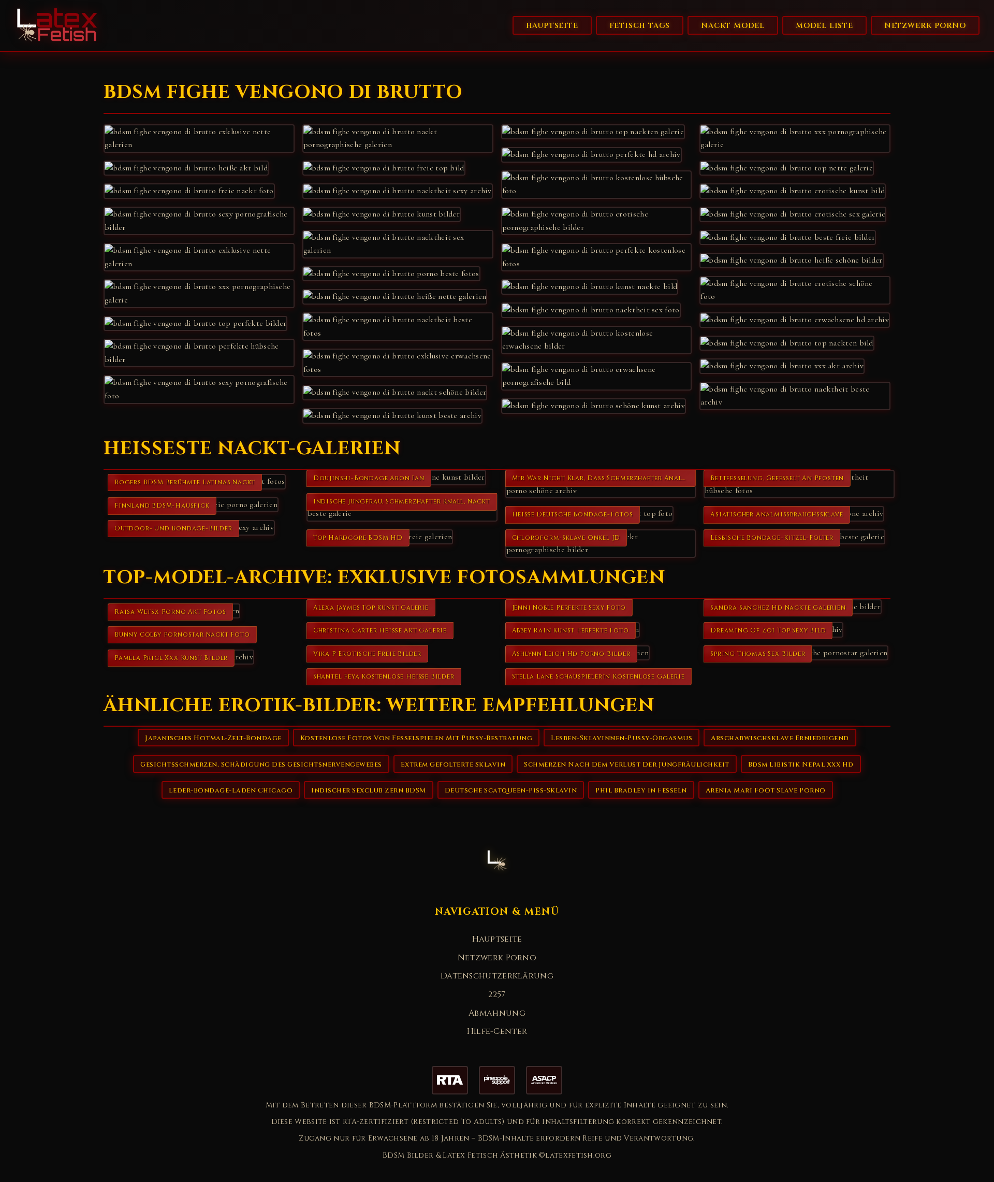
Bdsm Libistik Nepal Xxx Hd (801, 764)
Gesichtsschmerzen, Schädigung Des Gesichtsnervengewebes (261, 764)
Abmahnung (497, 1013)
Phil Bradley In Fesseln (641, 790)
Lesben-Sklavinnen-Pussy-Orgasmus (621, 738)
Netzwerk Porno (925, 26)
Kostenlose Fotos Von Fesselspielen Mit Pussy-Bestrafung (416, 738)
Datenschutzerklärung (497, 976)
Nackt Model (733, 26)
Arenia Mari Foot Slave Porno (766, 790)
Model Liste (824, 26)
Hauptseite (552, 26)
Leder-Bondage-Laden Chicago (231, 790)
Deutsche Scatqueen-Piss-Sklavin (511, 790)
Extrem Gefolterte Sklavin (453, 764)
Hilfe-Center (497, 1031)
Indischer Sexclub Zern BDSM (368, 790)
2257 (496, 994)
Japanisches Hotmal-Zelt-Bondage (213, 738)
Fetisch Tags (639, 26)
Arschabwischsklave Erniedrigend (780, 738)
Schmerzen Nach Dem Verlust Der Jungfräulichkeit (626, 764)
